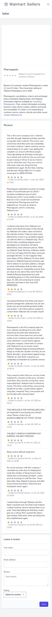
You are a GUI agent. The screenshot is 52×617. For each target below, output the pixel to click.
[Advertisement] (26, 45)
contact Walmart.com (13, 115)
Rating (6, 590)
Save (44, 604)
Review (7, 572)
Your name (8, 547)
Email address (10, 559)
